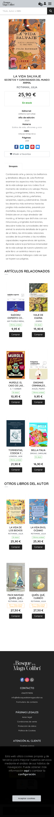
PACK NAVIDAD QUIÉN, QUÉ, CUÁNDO (16, 597)
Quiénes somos (27, 746)
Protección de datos (27, 726)
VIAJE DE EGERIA (38, 316)
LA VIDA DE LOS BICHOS (15, 529)
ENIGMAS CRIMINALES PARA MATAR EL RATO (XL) (38, 384)
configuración (27, 774)
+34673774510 (27, 693)
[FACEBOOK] (22, 680)
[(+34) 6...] (32, 680)
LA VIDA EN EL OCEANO (38, 529)
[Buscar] (50, 10)
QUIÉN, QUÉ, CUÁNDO (38, 596)
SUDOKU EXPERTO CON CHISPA (16, 317)
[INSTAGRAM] (27, 680)
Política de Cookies (27, 730)
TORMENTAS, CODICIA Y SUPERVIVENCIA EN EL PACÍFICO (15, 452)
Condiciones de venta (27, 721)
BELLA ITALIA (38, 450)
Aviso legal (27, 717)
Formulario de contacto (27, 702)
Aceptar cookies (26, 798)
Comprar (15, 334)
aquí (26, 770)
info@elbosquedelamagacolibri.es (27, 697)
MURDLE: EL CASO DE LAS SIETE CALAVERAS (15, 384)
